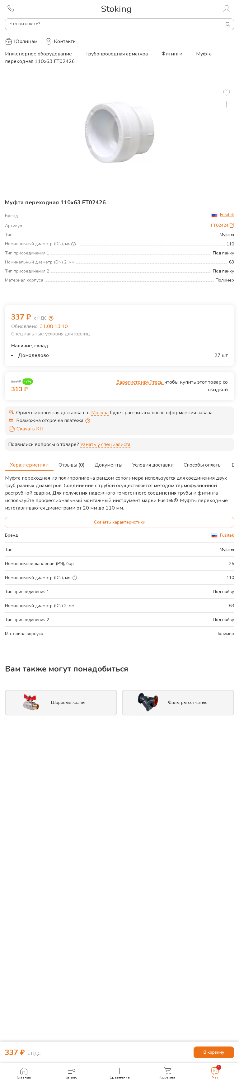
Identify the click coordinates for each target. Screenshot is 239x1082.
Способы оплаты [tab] (203, 465)
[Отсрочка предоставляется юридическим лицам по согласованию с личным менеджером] (87, 420)
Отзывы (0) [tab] (72, 465)
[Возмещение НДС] (51, 318)
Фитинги (172, 53)
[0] (226, 92)
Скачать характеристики (119, 522)
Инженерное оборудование (38, 53)
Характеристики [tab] (29, 465)
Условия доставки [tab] (153, 465)
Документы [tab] (108, 465)
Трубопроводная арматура (117, 53)
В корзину (214, 1052)
